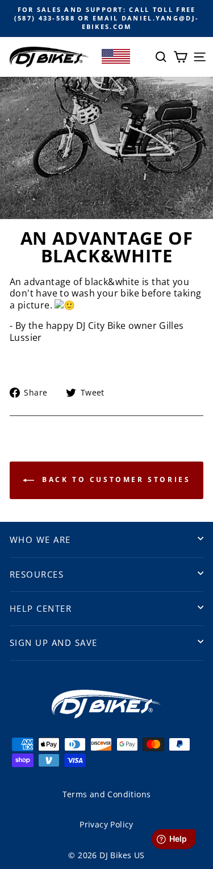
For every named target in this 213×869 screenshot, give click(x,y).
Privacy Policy (106, 824)
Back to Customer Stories (115, 479)
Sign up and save (54, 642)
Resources (37, 574)
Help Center (41, 608)
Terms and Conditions (106, 794)
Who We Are (40, 539)
